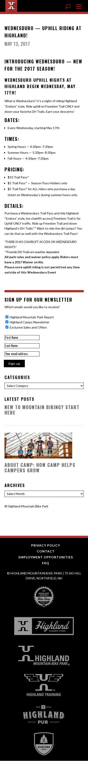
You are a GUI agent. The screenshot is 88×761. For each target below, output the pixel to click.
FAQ (45, 563)
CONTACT (46, 551)
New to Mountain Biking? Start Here (42, 410)
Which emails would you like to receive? (32, 307)
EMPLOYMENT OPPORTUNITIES (46, 557)
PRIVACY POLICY (45, 545)
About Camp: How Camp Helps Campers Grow (40, 467)
